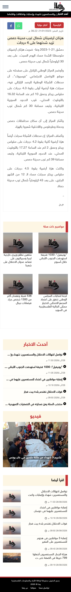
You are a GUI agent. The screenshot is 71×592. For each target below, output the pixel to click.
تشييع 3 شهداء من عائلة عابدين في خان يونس (35, 457)
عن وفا (25, 588)
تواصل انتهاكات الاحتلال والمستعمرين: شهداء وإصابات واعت (47, 493)
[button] (8, 439)
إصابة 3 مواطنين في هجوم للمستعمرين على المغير (52, 540)
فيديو (35, 416)
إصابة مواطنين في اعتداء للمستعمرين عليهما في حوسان (50, 509)
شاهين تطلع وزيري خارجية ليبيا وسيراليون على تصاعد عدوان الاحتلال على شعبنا (17, 260)
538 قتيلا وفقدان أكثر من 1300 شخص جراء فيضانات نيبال (19, 299)
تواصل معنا (44, 588)
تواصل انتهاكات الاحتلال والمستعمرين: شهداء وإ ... (34, 354)
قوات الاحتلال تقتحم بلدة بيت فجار (43, 392)
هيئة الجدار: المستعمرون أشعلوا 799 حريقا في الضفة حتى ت (50, 556)
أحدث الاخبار (35, 345)
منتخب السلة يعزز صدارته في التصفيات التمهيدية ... (33, 404)
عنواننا (33, 588)
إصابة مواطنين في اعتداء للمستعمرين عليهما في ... (34, 379)
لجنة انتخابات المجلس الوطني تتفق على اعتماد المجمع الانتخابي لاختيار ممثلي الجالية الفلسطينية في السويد (53, 303)
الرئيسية (57, 25)
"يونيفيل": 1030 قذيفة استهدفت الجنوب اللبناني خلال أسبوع (53, 258)
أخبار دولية (42, 25)
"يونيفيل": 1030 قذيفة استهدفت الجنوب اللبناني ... (33, 367)
